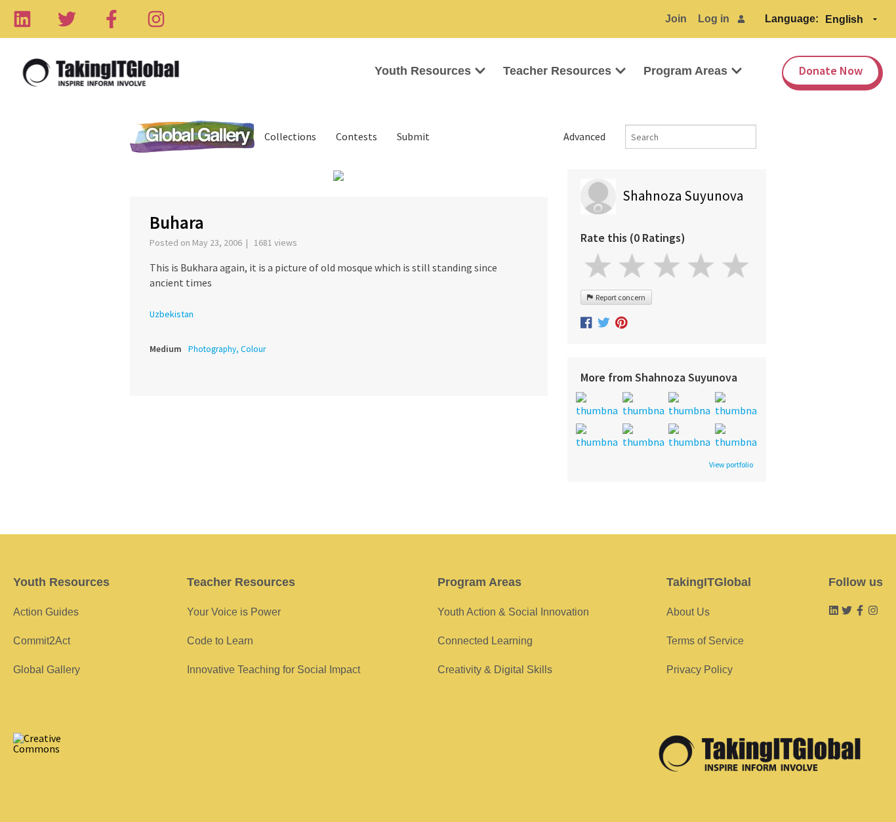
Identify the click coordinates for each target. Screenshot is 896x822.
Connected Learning (485, 640)
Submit (413, 136)
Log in (713, 18)
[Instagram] (156, 19)
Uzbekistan (171, 314)
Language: (792, 18)
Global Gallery (192, 137)
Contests (356, 136)
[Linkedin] (22, 19)
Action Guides (46, 611)
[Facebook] (111, 19)
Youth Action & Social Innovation (513, 611)
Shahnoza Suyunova (682, 196)
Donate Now (831, 70)
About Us (688, 611)
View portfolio (731, 465)
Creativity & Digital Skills (495, 669)
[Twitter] (67, 19)
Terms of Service (705, 640)
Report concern (619, 297)
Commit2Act (41, 640)
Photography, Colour (227, 349)
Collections (290, 136)
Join (676, 18)
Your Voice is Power (234, 611)
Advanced (584, 136)
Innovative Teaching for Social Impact (273, 669)
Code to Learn (220, 640)
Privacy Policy (699, 669)
